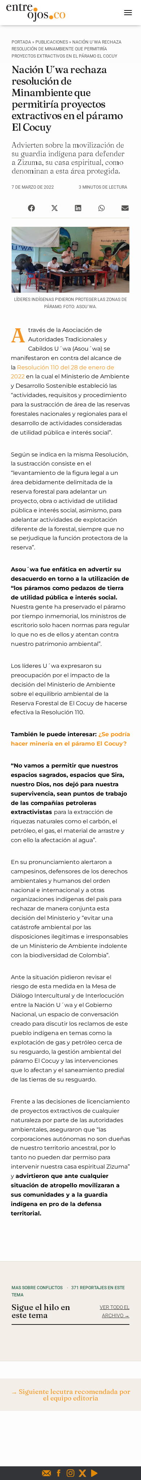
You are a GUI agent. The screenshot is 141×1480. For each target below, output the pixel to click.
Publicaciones (51, 42)
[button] (31, 208)
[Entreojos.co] (38, 13)
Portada (21, 42)
